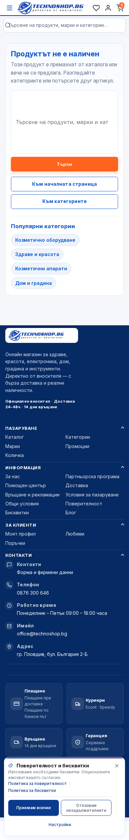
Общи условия (22, 503)
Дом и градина (33, 283)
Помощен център (25, 485)
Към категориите (64, 201)
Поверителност (83, 503)
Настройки (60, 824)
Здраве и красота (37, 254)
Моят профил (20, 534)
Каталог (14, 437)
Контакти (18, 555)
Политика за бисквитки (32, 790)
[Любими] (96, 8)
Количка (14, 455)
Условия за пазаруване (92, 494)
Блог (70, 512)
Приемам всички (33, 807)
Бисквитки (17, 512)
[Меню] (9, 8)
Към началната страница (64, 184)
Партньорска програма (92, 476)
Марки (12, 446)
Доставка (76, 485)
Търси (64, 164)
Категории (77, 437)
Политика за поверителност (37, 783)
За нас (12, 476)
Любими (74, 534)
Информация (23, 467)
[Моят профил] (108, 8)
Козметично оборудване (45, 240)
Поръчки (15, 543)
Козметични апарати (41, 268)
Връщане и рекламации (32, 494)
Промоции (77, 446)
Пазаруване (21, 428)
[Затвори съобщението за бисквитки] (116, 765)
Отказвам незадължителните (86, 808)
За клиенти (20, 525)
